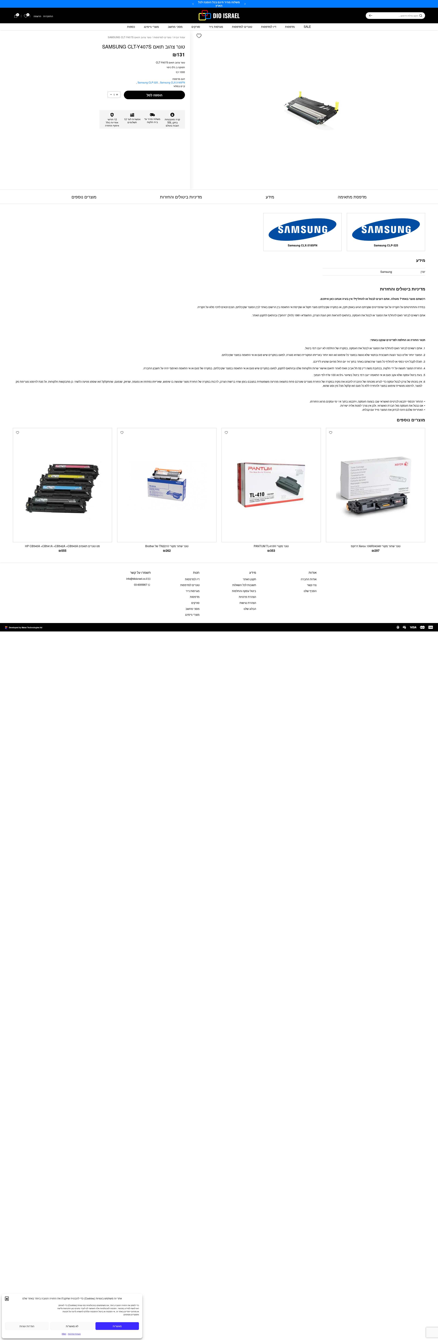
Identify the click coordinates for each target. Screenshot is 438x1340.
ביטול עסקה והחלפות (244, 591)
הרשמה (37, 16)
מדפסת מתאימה (352, 197)
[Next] (193, 4)
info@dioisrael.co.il (136, 578)
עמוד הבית (179, 37)
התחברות (48, 16)
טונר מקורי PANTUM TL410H (271, 546)
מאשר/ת (117, 1326)
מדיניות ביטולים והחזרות (181, 197)
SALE (307, 27)
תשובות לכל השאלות (244, 585)
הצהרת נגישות (248, 603)
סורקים (195, 27)
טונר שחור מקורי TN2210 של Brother (166, 546)
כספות (131, 27)
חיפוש (370, 15)
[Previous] (245, 4)
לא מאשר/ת (72, 1326)
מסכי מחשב (175, 27)
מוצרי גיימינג (151, 27)
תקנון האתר (249, 579)
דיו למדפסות (268, 27)
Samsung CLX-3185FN (161, 82)
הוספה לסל (154, 95)
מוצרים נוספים (84, 197)
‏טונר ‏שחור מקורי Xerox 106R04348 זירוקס (375, 546)
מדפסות (290, 27)
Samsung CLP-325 (148, 82)
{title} (64, 1333)
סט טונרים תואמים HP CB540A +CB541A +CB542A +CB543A (62, 546)
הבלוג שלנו (250, 609)
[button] (7, 1298)
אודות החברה (309, 579)
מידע (270, 197)
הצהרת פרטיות (74, 1333)
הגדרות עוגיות (27, 1326)
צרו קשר (312, 585)
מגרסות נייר (216, 27)
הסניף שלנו (310, 591)
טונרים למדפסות (242, 27)
